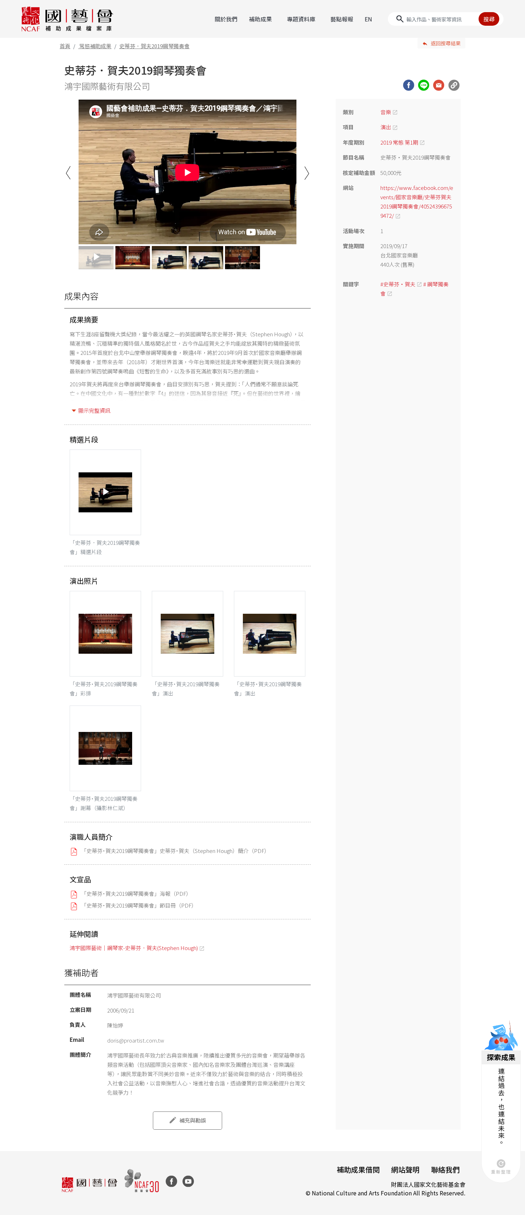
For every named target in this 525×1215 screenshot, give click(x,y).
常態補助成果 (95, 46)
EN (368, 19)
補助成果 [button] (260, 19)
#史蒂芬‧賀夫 (397, 284)
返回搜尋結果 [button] (446, 43)
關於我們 (226, 19)
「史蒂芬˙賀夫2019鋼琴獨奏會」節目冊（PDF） (139, 905)
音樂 (385, 112)
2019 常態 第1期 (399, 142)
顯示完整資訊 (94, 410)
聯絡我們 (445, 1169)
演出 (385, 127)
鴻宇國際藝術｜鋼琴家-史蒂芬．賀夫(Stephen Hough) (134, 948)
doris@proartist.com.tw (135, 1040)
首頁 (65, 46)
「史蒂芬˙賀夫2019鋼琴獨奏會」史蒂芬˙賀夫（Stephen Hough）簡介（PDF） (175, 850)
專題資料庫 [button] (301, 19)
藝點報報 (341, 19)
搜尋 (489, 19)
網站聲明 (405, 1169)
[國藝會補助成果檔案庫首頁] (67, 18)
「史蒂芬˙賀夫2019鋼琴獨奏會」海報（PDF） (136, 893)
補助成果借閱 (358, 1169)
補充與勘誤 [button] (192, 1120)
